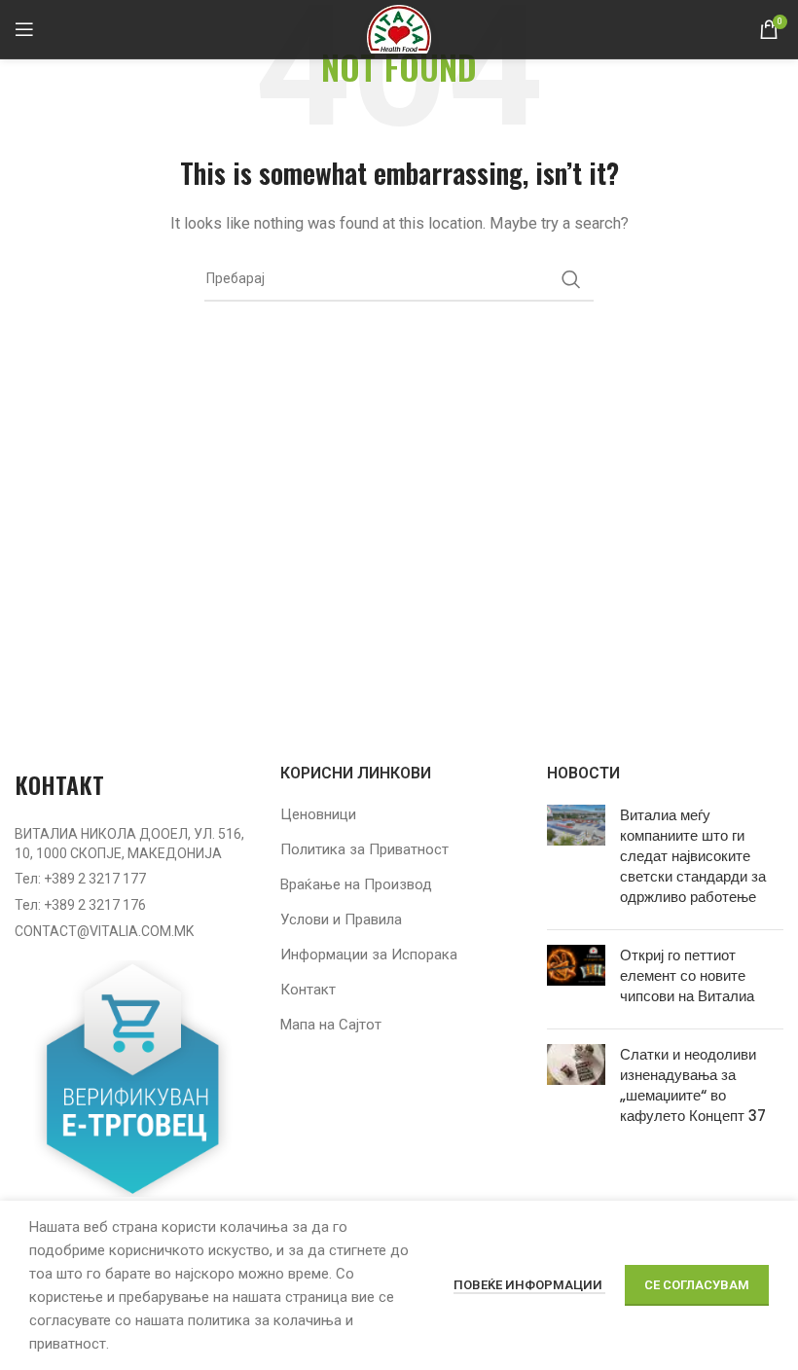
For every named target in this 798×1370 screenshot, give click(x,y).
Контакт (308, 989)
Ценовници (318, 814)
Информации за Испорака (368, 954)
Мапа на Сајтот (330, 1024)
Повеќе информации (529, 1285)
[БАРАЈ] (571, 279)
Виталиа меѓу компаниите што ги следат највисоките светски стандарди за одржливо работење (693, 856)
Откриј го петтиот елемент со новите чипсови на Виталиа (687, 975)
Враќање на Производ (356, 884)
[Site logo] (399, 28)
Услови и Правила (341, 919)
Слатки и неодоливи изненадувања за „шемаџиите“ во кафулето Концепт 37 (693, 1085)
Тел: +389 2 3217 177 (80, 878)
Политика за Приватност (364, 849)
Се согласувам (696, 1285)
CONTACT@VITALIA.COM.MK (104, 931)
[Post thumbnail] (576, 860)
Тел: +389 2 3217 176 (80, 905)
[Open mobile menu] (24, 29)
